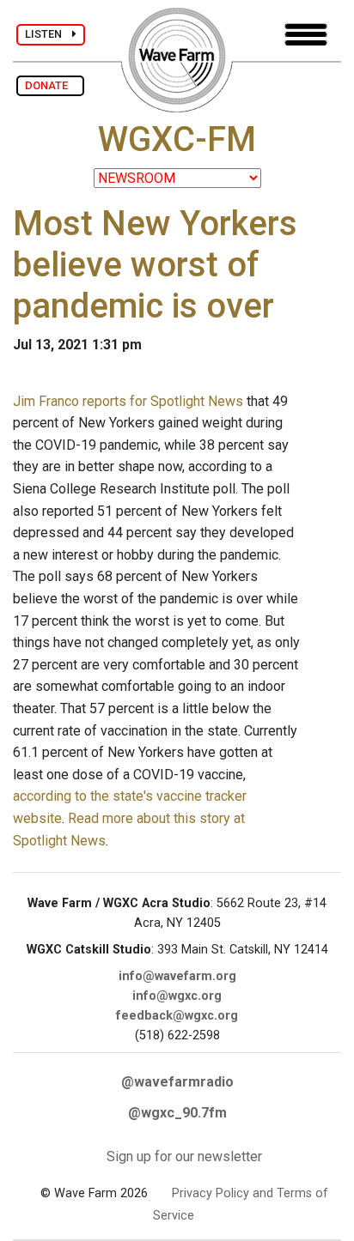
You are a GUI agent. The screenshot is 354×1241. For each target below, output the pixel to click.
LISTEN (48, 33)
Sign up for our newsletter (184, 1156)
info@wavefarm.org (177, 976)
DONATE (50, 85)
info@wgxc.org (177, 996)
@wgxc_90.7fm (177, 1113)
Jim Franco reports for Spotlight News (128, 401)
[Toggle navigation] (306, 35)
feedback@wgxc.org (177, 1015)
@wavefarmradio (177, 1082)
